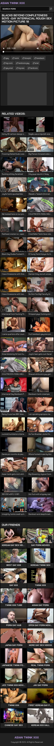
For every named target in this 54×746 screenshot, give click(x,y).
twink (16, 58)
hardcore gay (23, 63)
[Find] (51, 9)
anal (37, 63)
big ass (21, 68)
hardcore (34, 68)
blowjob (28, 58)
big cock (9, 63)
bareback (40, 58)
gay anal (9, 68)
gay (7, 58)
